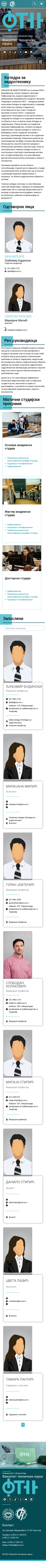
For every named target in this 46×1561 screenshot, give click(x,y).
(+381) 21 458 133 (15, 1542)
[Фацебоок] (4, 52)
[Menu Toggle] (41, 61)
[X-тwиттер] (20, 52)
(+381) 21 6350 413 (10, 1538)
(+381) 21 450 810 (18, 1535)
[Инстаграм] (10, 52)
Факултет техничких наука (19, 42)
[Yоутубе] (26, 52)
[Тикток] (15, 52)
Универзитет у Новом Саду (17, 36)
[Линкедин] (31, 52)
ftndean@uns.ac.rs (16, 1545)
